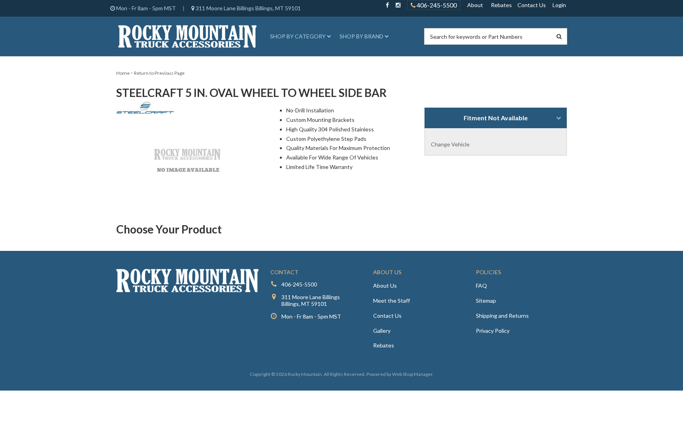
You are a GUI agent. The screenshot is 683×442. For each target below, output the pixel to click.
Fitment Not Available (496, 117)
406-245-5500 (436, 5)
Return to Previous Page (159, 73)
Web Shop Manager (412, 374)
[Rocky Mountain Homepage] (187, 36)
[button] (299, 36)
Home (123, 73)
